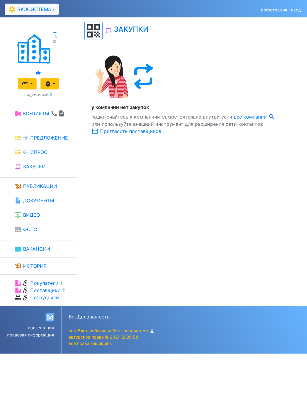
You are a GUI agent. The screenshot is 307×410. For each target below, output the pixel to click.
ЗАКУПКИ (30, 166)
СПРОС (31, 152)
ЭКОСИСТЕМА (30, 9)
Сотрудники (44, 297)
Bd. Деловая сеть (89, 317)
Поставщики (45, 290)
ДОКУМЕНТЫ (34, 200)
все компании (255, 117)
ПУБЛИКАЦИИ (35, 186)
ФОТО (25, 229)
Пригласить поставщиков (126, 131)
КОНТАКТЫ (39, 113)
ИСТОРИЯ (30, 266)
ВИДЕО (27, 215)
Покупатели (44, 283)
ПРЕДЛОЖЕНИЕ (41, 137)
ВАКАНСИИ (32, 248)
